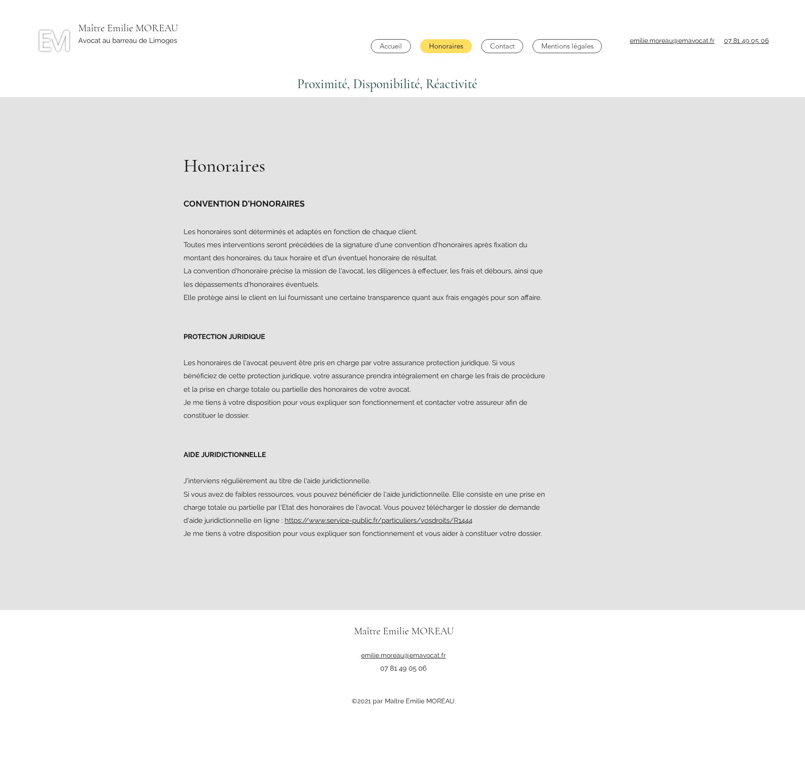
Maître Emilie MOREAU (128, 28)
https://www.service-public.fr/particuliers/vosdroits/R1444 (378, 520)
